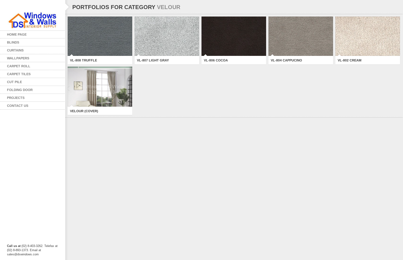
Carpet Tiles (15, 73)
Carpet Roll (15, 65)
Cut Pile (11, 81)
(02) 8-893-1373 (17, 250)
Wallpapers (14, 57)
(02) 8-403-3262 (31, 246)
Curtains (12, 49)
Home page (17, 34)
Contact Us (17, 106)
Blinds (9, 41)
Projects (12, 97)
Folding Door (16, 89)
